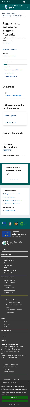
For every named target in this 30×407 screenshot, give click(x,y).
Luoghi (5, 333)
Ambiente (8, 307)
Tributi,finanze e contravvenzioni (14, 305)
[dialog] (15, 393)
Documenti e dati (6, 15)
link (6, 394)
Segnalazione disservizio (10, 367)
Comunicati (6, 324)
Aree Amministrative (9, 260)
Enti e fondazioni (8, 265)
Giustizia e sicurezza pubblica (13, 302)
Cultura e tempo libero (9, 282)
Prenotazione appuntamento (11, 364)
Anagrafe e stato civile (9, 280)
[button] (15, 404)
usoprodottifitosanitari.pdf (13, 95)
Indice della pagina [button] (10, 62)
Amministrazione (11, 13)
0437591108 (13, 357)
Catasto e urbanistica (9, 290)
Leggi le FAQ (7, 369)
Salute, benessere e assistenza (14, 310)
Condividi (5, 49)
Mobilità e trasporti (9, 292)
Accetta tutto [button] (15, 397)
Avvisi (5, 326)
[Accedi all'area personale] (24, 2)
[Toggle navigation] (3, 7)
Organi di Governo (8, 258)
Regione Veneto (6, 2)
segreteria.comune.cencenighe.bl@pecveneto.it (13, 355)
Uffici (5, 263)
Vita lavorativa (7, 285)
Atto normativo (17, 15)
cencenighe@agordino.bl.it (11, 352)
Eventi (5, 336)
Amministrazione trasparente (11, 379)
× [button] (28, 382)
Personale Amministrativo (10, 270)
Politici (5, 268)
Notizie (5, 321)
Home (3, 13)
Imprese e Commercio (9, 287)
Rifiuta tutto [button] (15, 401)
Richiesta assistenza (9, 372)
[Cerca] (27, 7)
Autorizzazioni (10, 312)
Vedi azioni (13, 49)
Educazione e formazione (12, 300)
